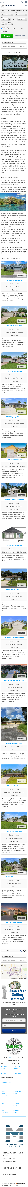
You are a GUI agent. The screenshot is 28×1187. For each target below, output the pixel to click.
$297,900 (21, 781)
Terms (11, 1185)
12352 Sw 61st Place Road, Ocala (14, 499)
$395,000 (21, 738)
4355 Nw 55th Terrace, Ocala (14, 280)
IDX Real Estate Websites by (8, 1183)
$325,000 (21, 676)
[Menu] (26, 6)
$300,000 (21, 827)
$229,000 (21, 412)
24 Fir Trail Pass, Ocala (14, 786)
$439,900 (21, 918)
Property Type (5, 27)
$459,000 (21, 495)
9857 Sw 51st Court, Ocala (14, 922)
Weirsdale (3, 1073)
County (3, 12)
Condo (10, 29)
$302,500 (21, 633)
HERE (9, 1058)
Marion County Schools (7, 1080)
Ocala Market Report (6, 1082)
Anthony (16, 1068)
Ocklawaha (16, 1071)
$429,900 (21, 872)
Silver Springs (17, 1073)
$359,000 (21, 585)
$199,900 (21, 540)
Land (23, 29)
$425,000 (21, 275)
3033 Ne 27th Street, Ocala (14, 590)
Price (2, 17)
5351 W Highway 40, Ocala (14, 417)
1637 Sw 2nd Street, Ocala (14, 545)
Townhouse (17, 29)
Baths (9, 22)
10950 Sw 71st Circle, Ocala (14, 326)
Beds (2, 22)
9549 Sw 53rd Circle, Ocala (14, 460)
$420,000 (21, 321)
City (16, 12)
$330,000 (21, 366)
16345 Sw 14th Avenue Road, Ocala (14, 680)
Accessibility (5, 1185)
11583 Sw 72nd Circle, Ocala (14, 371)
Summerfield (17, 1066)
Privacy (16, 1185)
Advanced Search (20, 35)
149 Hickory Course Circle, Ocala (14, 637)
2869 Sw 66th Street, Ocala (14, 743)
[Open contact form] (26, 2)
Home (3, 29)
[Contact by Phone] (22, 2)
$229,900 (21, 455)
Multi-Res (4, 31)
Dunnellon (3, 1071)
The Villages (4, 1066)
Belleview (3, 1068)
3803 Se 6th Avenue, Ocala (14, 877)
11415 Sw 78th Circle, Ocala (14, 831)
